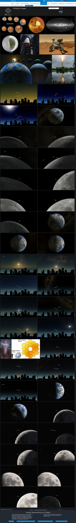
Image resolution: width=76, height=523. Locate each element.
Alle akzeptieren (11, 521)
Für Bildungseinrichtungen (35, 3)
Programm (17, 3)
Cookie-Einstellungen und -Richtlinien (61, 521)
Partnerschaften (62, 3)
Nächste (61, 509)
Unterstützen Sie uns (70, 3)
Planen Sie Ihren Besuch (24, 3)
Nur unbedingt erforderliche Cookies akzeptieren (45, 521)
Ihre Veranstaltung (54, 3)
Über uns (12, 3)
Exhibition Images (28, 5)
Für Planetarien (43, 3)
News (48, 3)
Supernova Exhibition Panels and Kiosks (17, 5)
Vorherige (59, 509)
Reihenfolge (60, 11)
